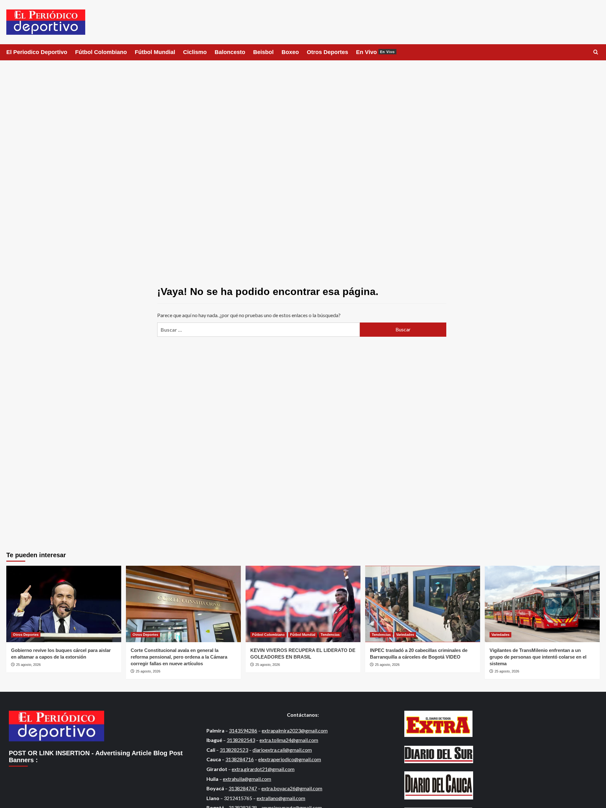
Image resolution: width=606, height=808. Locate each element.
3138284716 (239, 759)
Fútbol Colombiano (101, 52)
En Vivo (375, 52)
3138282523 (234, 750)
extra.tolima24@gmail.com (288, 740)
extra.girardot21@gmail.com (263, 769)
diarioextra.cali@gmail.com (282, 750)
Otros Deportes (327, 52)
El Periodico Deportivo (36, 52)
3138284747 (243, 788)
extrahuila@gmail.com (247, 779)
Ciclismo (195, 52)
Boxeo (290, 52)
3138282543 (241, 740)
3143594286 (243, 730)
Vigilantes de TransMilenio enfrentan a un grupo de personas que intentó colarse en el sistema (538, 657)
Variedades (405, 634)
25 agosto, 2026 (28, 664)
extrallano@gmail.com (281, 798)
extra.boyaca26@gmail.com (291, 788)
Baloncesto (230, 52)
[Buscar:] (258, 330)
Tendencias (330, 634)
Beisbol (263, 52)
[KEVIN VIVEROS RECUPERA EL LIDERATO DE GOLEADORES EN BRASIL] (303, 604)
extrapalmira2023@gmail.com (295, 730)
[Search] (596, 52)
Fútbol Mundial (155, 52)
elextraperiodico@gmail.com (289, 759)
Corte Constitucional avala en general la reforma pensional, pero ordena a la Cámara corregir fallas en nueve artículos (179, 657)
